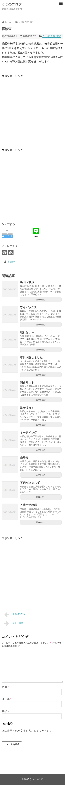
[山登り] (10, 464)
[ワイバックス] (10, 314)
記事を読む (41, 299)
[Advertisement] (32, 110)
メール (6, 699)
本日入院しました (31, 357)
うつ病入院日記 (51, 36)
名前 (5, 686)
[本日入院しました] (10, 364)
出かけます (27, 407)
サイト (6, 711)
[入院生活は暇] (10, 512)
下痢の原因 (19, 614)
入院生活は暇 (28, 505)
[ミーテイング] (10, 439)
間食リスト (27, 382)
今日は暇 (17, 623)
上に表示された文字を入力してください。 (27, 730)
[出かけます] (10, 414)
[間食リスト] (10, 389)
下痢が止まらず (30, 482)
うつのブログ (12, 4)
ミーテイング (28, 432)
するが (11, 261)
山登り (24, 457)
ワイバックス (28, 307)
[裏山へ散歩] (10, 289)
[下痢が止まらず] (10, 489)
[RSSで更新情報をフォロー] (11, 252)
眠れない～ (27, 332)
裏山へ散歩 (27, 282)
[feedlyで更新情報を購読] (4, 252)
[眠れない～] (10, 339)
